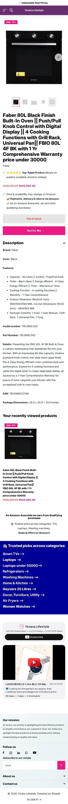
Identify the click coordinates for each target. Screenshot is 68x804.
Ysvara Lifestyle (37, 626)
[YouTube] (34, 753)
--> (16, 571)
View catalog (5, 10)
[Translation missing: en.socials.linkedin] (18, 753)
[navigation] (16, 101)
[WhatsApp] (26, 753)
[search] (11, 10)
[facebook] (3, 753)
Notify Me (34, 230)
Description (13, 243)
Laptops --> (12, 560)
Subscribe (61, 765)
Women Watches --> (19, 606)
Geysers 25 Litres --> (19, 589)
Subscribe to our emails (17, 757)
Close (34, 776)
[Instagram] (10, 753)
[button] (58, 57)
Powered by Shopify (48, 793)
